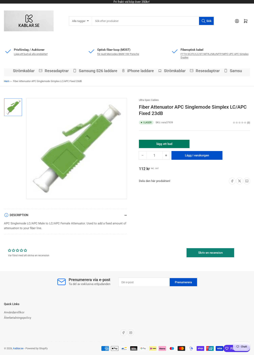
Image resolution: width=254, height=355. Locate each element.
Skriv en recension (210, 253)
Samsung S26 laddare (96, 70)
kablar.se (18, 348)
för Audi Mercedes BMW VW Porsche (118, 54)
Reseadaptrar (55, 70)
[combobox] (153, 21)
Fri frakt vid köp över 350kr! (127, 2)
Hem (6, 81)
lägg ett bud (164, 145)
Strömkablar (22, 70)
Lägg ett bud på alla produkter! (31, 54)
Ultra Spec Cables (149, 100)
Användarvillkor (14, 312)
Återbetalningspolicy (17, 318)
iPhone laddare (138, 70)
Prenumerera (183, 282)
